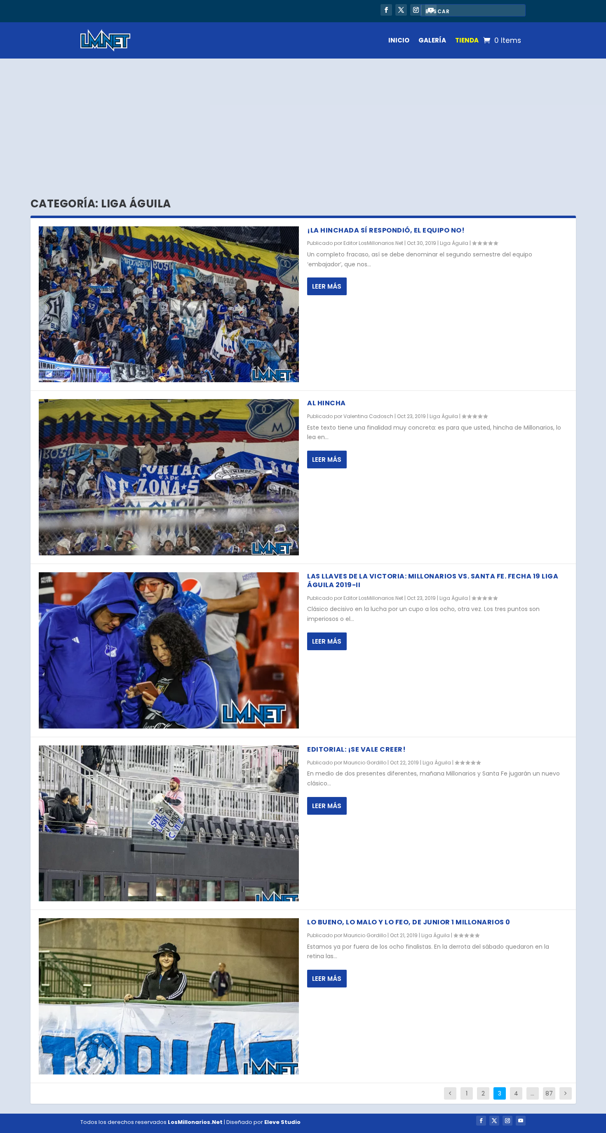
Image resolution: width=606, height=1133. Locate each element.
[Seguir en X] (401, 10)
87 (549, 1093)
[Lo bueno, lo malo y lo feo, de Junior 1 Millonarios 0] (169, 996)
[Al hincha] (169, 477)
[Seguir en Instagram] (416, 10)
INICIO (398, 40)
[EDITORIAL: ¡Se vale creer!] (169, 823)
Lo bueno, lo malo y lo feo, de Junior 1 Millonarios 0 (408, 922)
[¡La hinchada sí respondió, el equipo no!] (169, 304)
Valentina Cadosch (368, 416)
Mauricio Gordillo (364, 762)
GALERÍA (432, 40)
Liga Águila (454, 243)
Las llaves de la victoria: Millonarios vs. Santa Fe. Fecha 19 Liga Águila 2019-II (432, 580)
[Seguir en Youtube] (521, 1121)
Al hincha (326, 403)
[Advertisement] (303, 120)
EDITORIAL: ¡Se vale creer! (356, 749)
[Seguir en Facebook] (386, 10)
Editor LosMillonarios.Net (373, 243)
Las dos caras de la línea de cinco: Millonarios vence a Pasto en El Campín (202, 10)
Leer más (326, 286)
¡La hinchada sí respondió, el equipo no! (386, 230)
